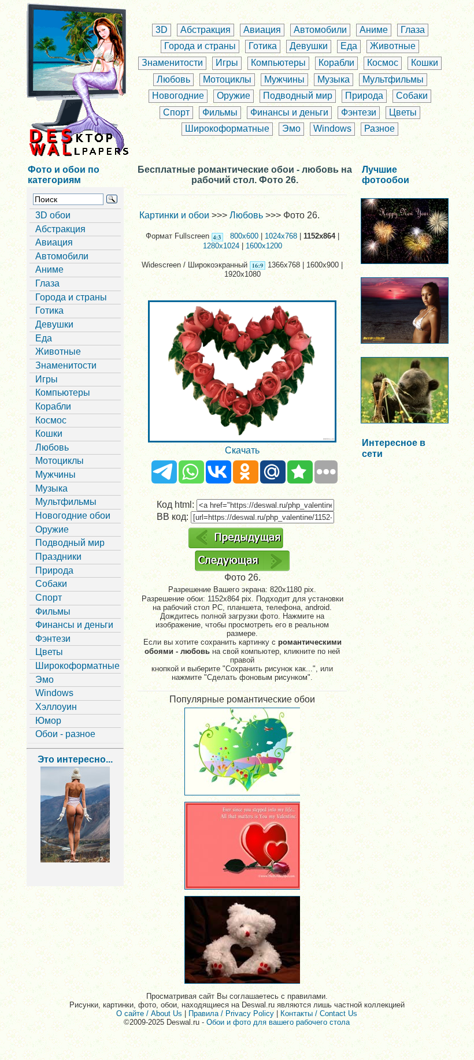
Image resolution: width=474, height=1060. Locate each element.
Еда (348, 46)
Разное (379, 128)
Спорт (176, 112)
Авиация (262, 30)
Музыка (333, 79)
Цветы (403, 112)
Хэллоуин (56, 707)
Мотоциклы (227, 79)
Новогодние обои (72, 515)
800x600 (244, 236)
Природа (364, 96)
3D (161, 30)
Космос (382, 63)
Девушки (309, 46)
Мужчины (284, 79)
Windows (332, 128)
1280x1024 (221, 245)
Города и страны (200, 46)
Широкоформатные (227, 128)
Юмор (48, 721)
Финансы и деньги (289, 112)
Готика (263, 46)
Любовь (173, 79)
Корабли (336, 63)
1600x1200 (264, 245)
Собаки (412, 96)
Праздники (58, 556)
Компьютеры (278, 63)
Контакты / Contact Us (318, 1013)
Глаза (413, 30)
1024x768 (281, 236)
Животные (393, 46)
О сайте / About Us (149, 1013)
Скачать (242, 450)
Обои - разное (65, 734)
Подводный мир (297, 96)
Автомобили (320, 30)
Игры (227, 63)
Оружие (233, 96)
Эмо (291, 128)
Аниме (374, 30)
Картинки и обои (174, 215)
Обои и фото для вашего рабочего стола (278, 1022)
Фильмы (220, 112)
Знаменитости (172, 63)
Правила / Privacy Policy (231, 1013)
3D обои (53, 215)
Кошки (424, 63)
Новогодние (178, 96)
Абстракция (205, 30)
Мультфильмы (393, 79)
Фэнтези (358, 112)
